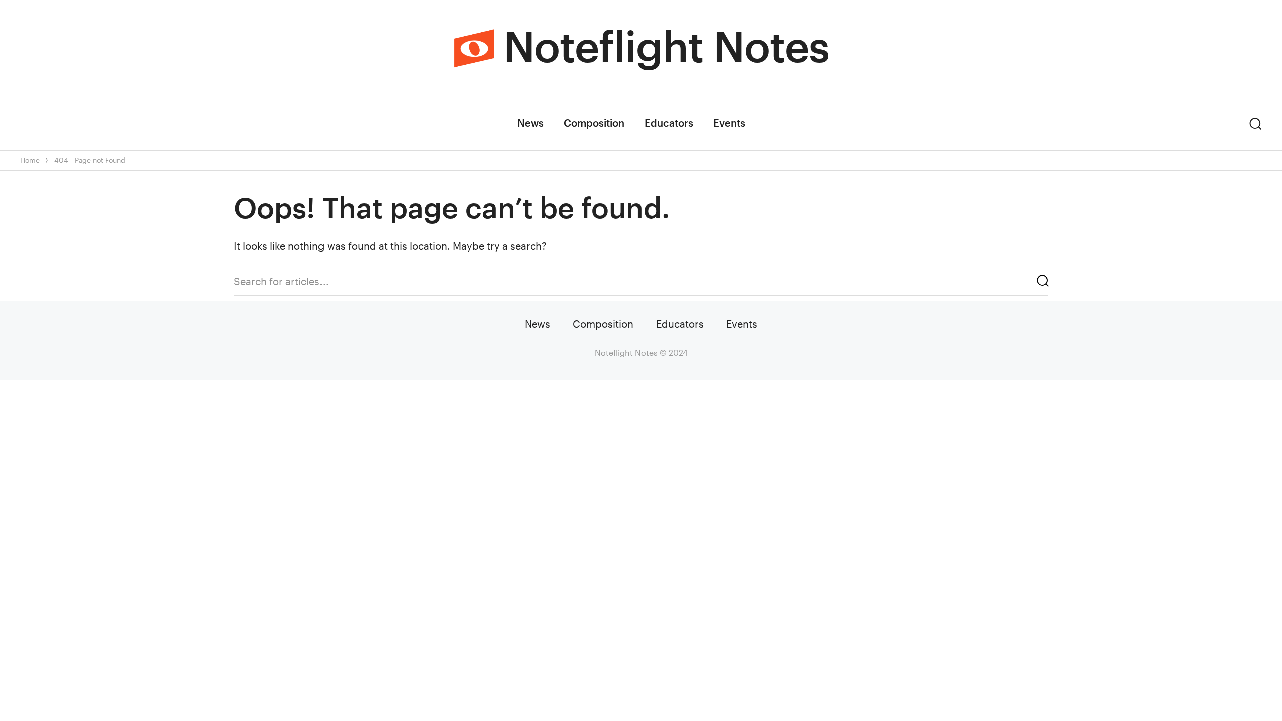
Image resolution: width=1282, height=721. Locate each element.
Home (29, 160)
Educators (669, 123)
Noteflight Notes (666, 46)
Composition (594, 123)
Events (729, 123)
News (530, 123)
